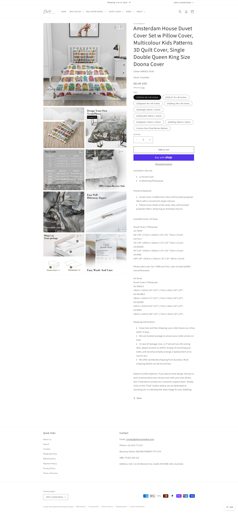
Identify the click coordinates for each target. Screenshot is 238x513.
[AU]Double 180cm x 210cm (149, 116)
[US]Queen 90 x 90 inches (148, 103)
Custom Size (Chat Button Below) (152, 128)
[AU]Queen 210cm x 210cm (148, 122)
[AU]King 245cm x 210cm (179, 122)
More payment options (163, 164)
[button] (76, 11)
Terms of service (107, 507)
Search (46, 444)
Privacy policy (94, 507)
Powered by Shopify (66, 507)
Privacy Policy (49, 468)
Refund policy (49, 458)
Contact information (137, 507)
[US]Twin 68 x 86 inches (147, 97)
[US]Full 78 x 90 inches (175, 97)
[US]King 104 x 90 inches (178, 103)
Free (143, 87)
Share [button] (139, 398)
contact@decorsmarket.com (140, 439)
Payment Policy (50, 463)
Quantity (136, 134)
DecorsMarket (54, 507)
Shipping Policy (50, 454)
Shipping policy (121, 507)
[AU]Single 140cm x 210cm (148, 109)
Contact (46, 449)
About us (47, 439)
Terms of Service (50, 473)
